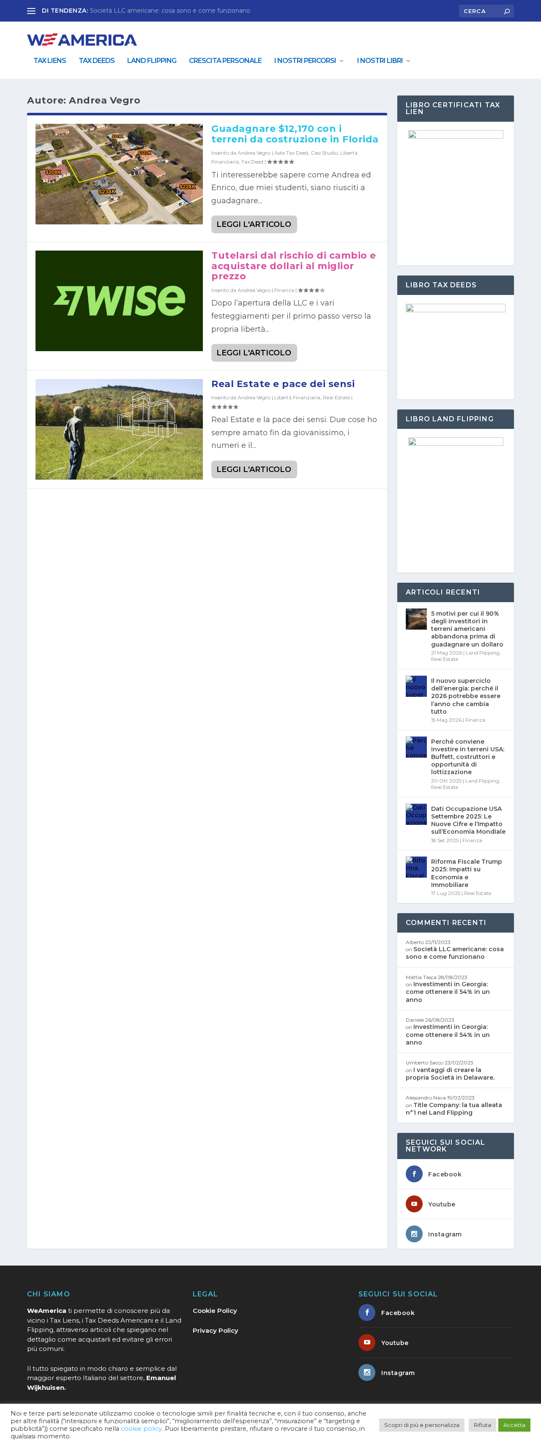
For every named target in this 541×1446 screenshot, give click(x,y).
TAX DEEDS (97, 61)
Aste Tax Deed (291, 153)
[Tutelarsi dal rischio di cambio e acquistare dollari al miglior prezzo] (119, 301)
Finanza (284, 290)
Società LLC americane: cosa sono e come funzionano (170, 10)
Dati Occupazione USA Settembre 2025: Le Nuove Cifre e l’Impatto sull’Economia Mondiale (468, 820)
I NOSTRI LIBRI (380, 61)
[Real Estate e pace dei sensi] (119, 429)
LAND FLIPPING (151, 61)
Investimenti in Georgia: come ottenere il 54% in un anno (448, 991)
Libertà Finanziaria (297, 397)
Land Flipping (483, 652)
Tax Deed (252, 161)
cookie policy (141, 1428)
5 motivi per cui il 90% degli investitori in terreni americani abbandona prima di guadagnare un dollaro (467, 629)
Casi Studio (324, 153)
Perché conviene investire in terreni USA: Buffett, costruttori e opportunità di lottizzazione (467, 757)
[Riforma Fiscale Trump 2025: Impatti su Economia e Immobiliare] (416, 867)
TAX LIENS (49, 61)
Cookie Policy (215, 1311)
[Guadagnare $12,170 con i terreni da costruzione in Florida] (119, 174)
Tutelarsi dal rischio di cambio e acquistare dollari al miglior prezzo (293, 265)
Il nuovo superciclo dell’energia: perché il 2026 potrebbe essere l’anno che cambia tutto (465, 696)
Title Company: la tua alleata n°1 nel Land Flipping (454, 1108)
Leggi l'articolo (253, 224)
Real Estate (336, 397)
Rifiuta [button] (482, 1424)
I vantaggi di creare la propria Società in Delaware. (450, 1073)
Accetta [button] (514, 1424)
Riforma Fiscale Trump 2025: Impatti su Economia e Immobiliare (466, 873)
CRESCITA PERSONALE (225, 61)
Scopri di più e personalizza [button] (421, 1424)
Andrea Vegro (254, 153)
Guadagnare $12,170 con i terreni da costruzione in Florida (295, 134)
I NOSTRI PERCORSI (305, 61)
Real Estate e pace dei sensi (283, 384)
